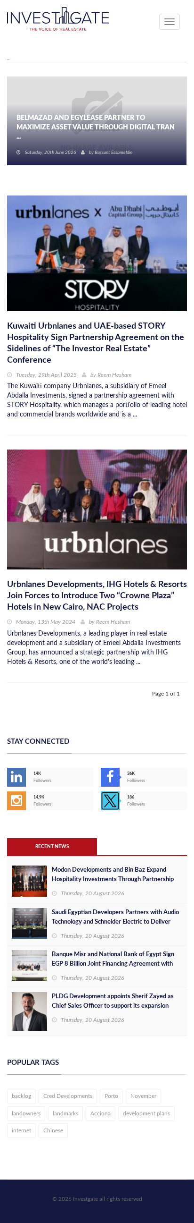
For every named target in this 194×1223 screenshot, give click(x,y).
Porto (111, 1096)
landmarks (65, 1113)
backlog (21, 1096)
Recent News (52, 846)
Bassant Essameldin (113, 152)
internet (21, 1130)
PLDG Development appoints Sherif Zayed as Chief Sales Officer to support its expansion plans (113, 1006)
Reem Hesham (114, 375)
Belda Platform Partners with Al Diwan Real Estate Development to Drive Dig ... (90, 132)
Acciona (100, 1113)
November (143, 1096)
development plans (146, 1113)
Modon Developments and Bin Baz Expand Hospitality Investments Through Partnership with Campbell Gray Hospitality (113, 879)
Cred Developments (67, 1096)
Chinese (53, 1130)
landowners (26, 1113)
